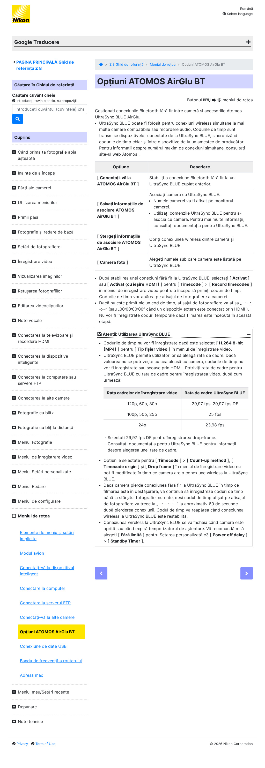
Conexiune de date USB (43, 646)
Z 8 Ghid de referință (126, 64)
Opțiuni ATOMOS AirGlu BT (47, 631)
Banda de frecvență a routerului (51, 660)
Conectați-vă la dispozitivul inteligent (47, 570)
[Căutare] (17, 119)
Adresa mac (31, 675)
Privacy (22, 744)
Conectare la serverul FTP (45, 602)
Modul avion (32, 553)
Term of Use (45, 744)
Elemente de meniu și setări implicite (47, 535)
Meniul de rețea (162, 64)
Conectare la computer (42, 588)
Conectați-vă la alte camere (47, 617)
